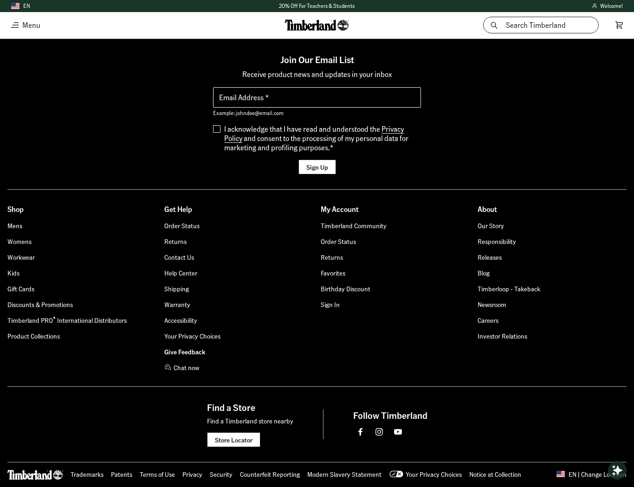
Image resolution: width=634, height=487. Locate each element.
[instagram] (379, 431)
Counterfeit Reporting (270, 474)
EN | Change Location (598, 474)
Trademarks (87, 474)
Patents (121, 474)
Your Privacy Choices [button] (434, 474)
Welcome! (607, 6)
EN (26, 5)
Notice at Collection (495, 474)
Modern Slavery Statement (344, 474)
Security (221, 474)
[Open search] (617, 470)
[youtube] (397, 431)
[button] (330, 304)
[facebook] (360, 431)
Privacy (192, 474)
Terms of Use (157, 474)
